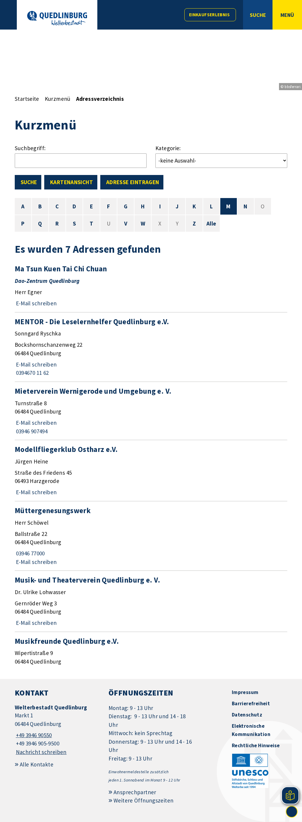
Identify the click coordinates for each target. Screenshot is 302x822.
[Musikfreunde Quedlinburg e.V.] (151, 651)
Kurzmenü (57, 98)
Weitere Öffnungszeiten (143, 800)
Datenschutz (247, 714)
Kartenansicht (71, 182)
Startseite (27, 98)
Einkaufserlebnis (209, 14)
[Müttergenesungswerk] (151, 536)
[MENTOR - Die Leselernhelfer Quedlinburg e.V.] (151, 347)
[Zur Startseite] (57, 18)
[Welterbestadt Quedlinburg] (57, 730)
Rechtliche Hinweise (256, 745)
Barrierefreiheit (251, 703)
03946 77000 (30, 553)
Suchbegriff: (30, 148)
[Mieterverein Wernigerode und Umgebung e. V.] (151, 410)
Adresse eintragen (132, 182)
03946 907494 (31, 431)
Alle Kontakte (36, 764)
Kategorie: (168, 148)
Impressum (245, 692)
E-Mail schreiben (36, 303)
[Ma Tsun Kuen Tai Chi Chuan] (151, 285)
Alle (211, 223)
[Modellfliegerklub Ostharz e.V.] (151, 471)
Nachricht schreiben (41, 751)
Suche (29, 182)
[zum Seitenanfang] (292, 812)
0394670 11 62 (32, 372)
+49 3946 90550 (33, 735)
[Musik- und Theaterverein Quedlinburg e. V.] (151, 601)
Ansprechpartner (135, 792)
